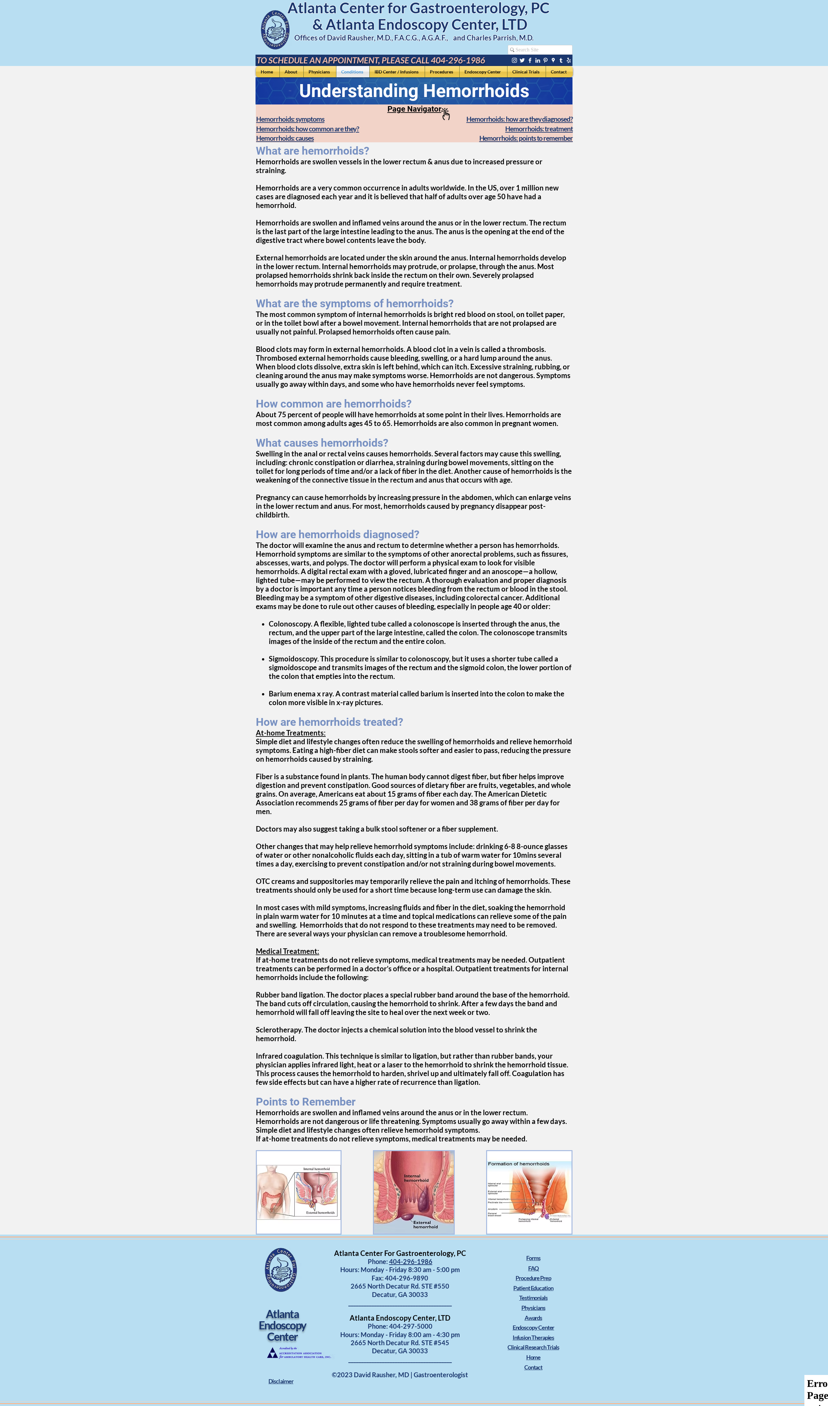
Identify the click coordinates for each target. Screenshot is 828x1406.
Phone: (378, 1326)
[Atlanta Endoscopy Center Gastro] (522, 60)
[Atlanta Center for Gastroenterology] (514, 60)
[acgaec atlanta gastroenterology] (561, 60)
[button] (280, 1381)
